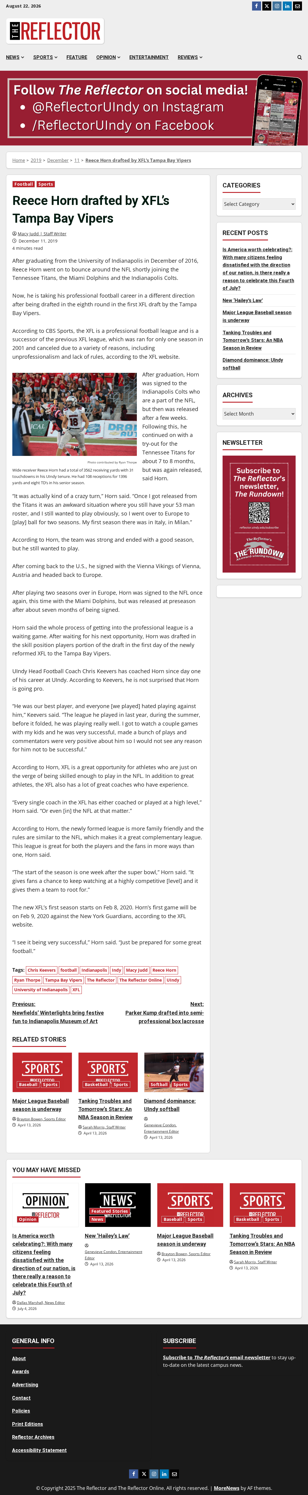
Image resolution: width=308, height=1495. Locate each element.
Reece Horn (164, 970)
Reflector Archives (33, 1437)
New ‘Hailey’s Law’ (243, 300)
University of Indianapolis (41, 989)
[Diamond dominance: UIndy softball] (174, 1072)
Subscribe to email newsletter (216, 1357)
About (19, 1358)
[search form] (299, 57)
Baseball (28, 1084)
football (68, 970)
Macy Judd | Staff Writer (42, 234)
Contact (21, 1398)
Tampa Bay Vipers (63, 980)
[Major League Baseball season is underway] (42, 1072)
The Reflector (101, 980)
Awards (20, 1371)
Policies (21, 1411)
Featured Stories (109, 1211)
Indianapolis (94, 970)
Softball (159, 1084)
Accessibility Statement (39, 1450)
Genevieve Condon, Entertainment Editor (161, 1128)
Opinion (106, 57)
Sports (43, 57)
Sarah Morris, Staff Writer (104, 1127)
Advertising (25, 1385)
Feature (76, 57)
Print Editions (27, 1424)
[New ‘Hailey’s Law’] (118, 1205)
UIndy (173, 980)
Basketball (96, 1084)
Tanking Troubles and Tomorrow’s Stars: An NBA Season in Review (105, 1109)
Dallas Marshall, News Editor (41, 1302)
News (13, 57)
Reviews (188, 57)
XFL (76, 989)
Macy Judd (137, 970)
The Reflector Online (140, 980)
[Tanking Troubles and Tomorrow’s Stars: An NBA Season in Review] (108, 1072)
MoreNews (226, 1488)
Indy (116, 970)
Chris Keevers (42, 970)
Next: (164, 1013)
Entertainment (149, 57)
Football (23, 184)
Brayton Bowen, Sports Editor (41, 1119)
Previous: (58, 1013)
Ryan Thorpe (27, 980)
